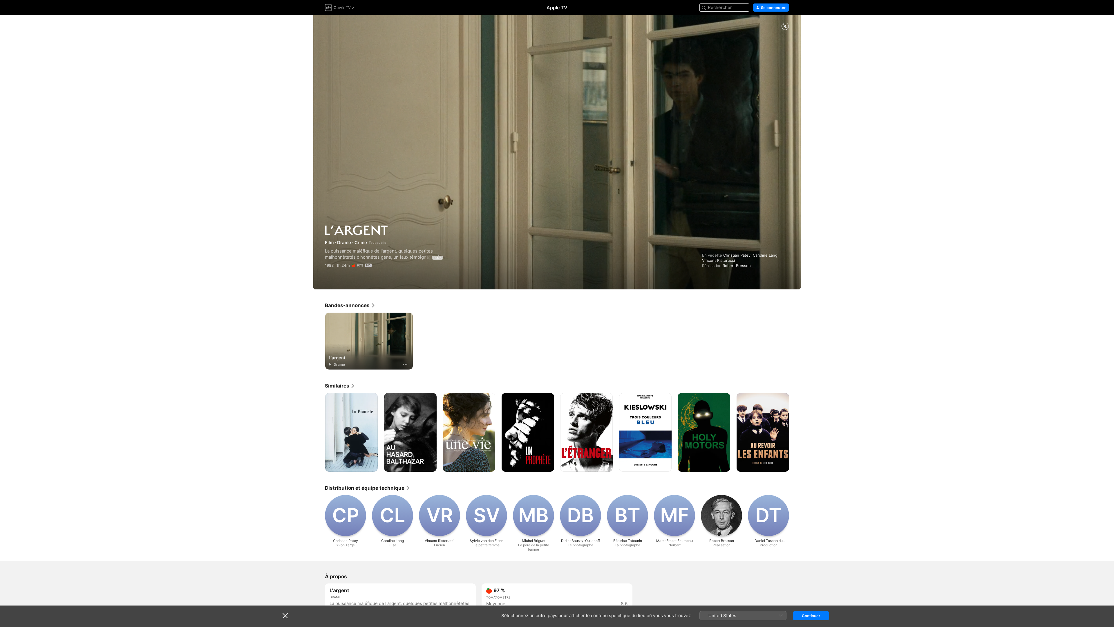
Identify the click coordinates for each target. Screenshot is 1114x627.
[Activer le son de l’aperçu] (785, 26)
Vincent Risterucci (718, 260)
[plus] (405, 364)
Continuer (811, 615)
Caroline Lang (765, 255)
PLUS (437, 258)
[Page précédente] (319, 432)
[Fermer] (285, 615)
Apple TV (557, 7)
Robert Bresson (737, 265)
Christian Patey (736, 255)
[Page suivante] (795, 432)
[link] (350, 305)
